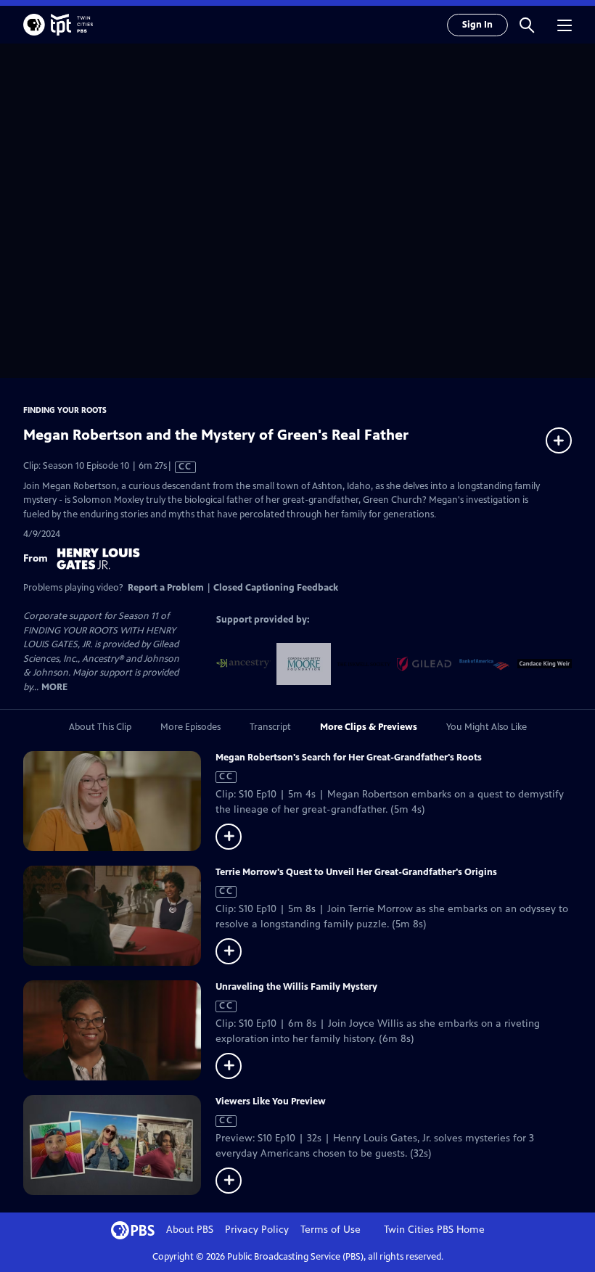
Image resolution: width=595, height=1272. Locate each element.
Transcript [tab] (270, 727)
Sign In (477, 24)
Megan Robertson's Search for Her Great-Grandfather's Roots (349, 757)
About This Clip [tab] (100, 727)
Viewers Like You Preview (271, 1101)
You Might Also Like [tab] (486, 727)
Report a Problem (166, 588)
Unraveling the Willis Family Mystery (296, 987)
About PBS (189, 1229)
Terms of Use (330, 1229)
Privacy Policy (257, 1229)
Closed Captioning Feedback (275, 588)
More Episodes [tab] (190, 727)
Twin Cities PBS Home (434, 1229)
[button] (527, 25)
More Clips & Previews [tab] (368, 727)
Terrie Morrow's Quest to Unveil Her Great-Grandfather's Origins (356, 872)
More (54, 687)
